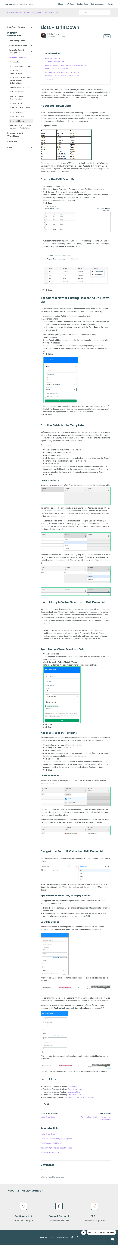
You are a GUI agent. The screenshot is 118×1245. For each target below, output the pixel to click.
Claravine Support (14, 13)
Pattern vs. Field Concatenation (16, 97)
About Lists (72, 1086)
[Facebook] (41, 1104)
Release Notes (62, 1237)
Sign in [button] (110, 4)
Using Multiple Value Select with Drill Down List (62, 72)
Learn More (49, 79)
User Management (17, 41)
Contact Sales (82, 4)
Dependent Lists (74, 1092)
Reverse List (15, 62)
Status (60, 4)
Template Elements (51, 13)
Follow (107, 36)
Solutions (12, 141)
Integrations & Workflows (15, 134)
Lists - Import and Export (20, 108)
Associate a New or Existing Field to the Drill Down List (65, 65)
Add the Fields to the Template (56, 69)
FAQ (9, 147)
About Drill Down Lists (53, 58)
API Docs (70, 4)
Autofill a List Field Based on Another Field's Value (20, 126)
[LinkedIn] (48, 1104)
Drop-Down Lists (75, 1089)
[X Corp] (45, 1104)
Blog (51, 1237)
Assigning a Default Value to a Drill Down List (62, 76)
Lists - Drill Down (87, 1097)
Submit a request (97, 4)
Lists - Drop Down (72, 1097)
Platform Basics (16, 27)
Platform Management (32, 13)
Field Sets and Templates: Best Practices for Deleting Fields (20, 80)
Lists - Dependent (17, 112)
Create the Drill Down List (54, 62)
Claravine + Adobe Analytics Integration (56, 1139)
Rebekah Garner (53, 34)
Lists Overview (16, 103)
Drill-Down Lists (74, 1095)
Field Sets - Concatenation (51, 1152)
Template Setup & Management (16, 51)
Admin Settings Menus (18, 45)
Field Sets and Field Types (51, 1143)
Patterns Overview (17, 92)
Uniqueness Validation (19, 87)
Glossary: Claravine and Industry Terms (56, 1148)
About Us (43, 1237)
